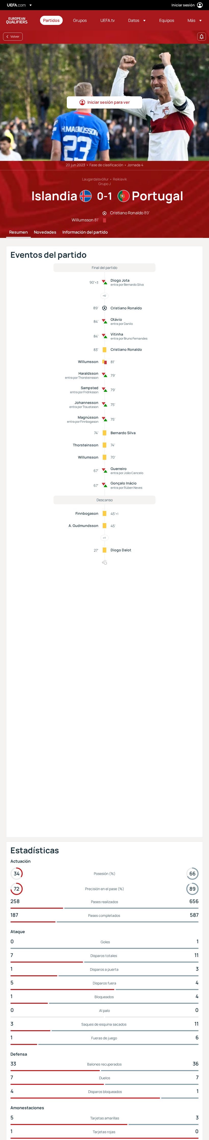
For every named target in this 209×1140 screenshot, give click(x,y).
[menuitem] (52, 20)
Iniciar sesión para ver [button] (108, 102)
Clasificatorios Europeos (17, 20)
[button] (137, 20)
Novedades (45, 232)
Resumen (18, 232)
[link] (51, 20)
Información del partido (85, 232)
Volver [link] (14, 36)
